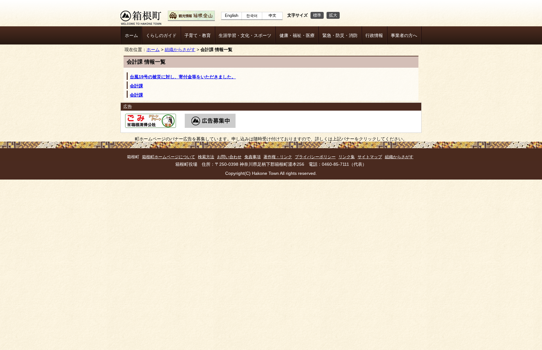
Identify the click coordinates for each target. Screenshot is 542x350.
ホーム (131, 35)
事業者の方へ (404, 35)
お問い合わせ (229, 156)
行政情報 (374, 35)
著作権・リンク (277, 156)
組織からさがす (180, 49)
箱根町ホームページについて (168, 156)
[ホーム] (140, 23)
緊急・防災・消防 (340, 35)
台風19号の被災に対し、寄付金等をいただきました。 (183, 76)
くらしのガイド (161, 35)
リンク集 (346, 156)
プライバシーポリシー (315, 156)
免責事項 (252, 156)
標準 (317, 15)
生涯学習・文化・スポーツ (245, 35)
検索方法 (206, 156)
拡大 (333, 15)
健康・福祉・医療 (297, 35)
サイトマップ (370, 156)
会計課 (136, 85)
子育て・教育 (197, 35)
